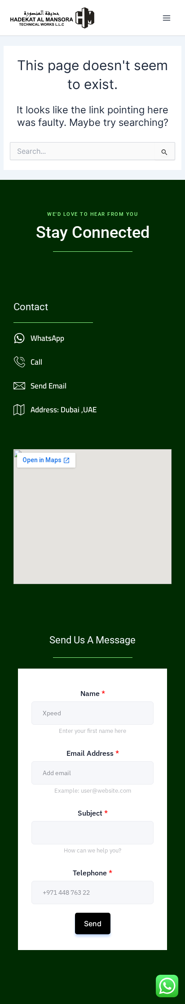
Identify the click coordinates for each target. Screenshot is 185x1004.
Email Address (92, 753)
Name (92, 693)
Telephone (92, 872)
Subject (93, 812)
